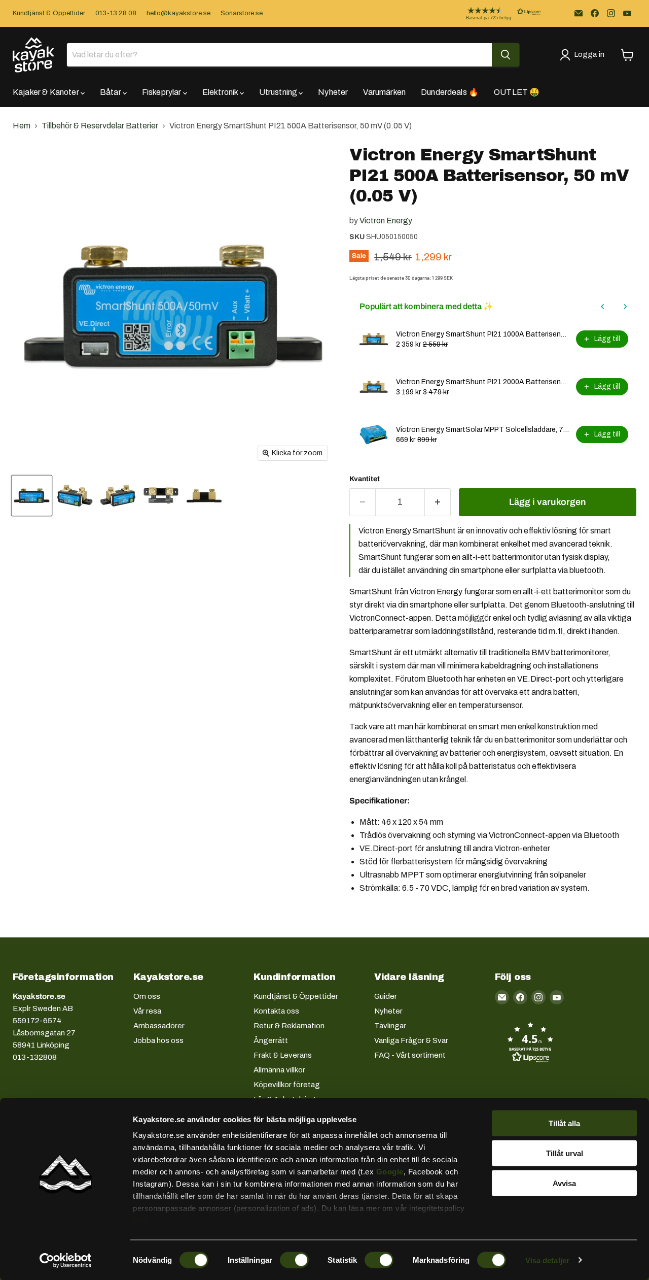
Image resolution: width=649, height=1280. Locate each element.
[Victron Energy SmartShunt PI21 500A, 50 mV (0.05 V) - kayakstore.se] (32, 496)
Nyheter (333, 92)
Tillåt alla (564, 1123)
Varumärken (384, 92)
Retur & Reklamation (289, 1026)
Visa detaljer (547, 1260)
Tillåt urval (564, 1153)
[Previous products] (603, 306)
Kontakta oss (276, 1011)
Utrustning (279, 92)
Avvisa (564, 1182)
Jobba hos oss (158, 1040)
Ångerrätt (271, 1040)
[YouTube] (627, 13)
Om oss (146, 996)
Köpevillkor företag (287, 1085)
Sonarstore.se (242, 13)
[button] (495, 13)
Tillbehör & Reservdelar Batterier (100, 125)
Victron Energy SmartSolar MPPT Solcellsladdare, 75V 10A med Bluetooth (483, 429)
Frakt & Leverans (283, 1055)
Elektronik (221, 92)
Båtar (111, 92)
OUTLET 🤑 (516, 92)
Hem (21, 125)
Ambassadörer (159, 1026)
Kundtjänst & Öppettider (49, 13)
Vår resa (147, 1011)
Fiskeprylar (162, 92)
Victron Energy (385, 220)
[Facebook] (595, 13)
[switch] (294, 1260)
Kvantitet (364, 479)
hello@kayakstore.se (178, 13)
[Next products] (625, 306)
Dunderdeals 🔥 (450, 92)
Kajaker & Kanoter (47, 92)
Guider (385, 996)
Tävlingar (390, 1026)
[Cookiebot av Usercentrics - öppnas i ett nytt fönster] (65, 1260)
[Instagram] (611, 13)
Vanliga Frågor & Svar (411, 1040)
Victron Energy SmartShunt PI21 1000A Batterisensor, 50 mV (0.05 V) (483, 334)
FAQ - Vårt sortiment (410, 1055)
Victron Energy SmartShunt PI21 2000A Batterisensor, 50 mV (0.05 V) (483, 382)
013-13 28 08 (115, 13)
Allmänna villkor (279, 1070)
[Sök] (505, 54)
